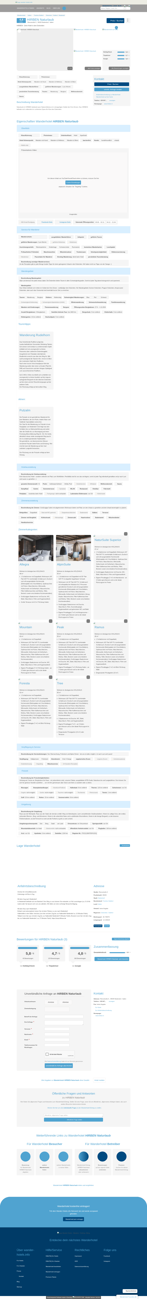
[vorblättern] (68, 49)
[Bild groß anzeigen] (36, 548)
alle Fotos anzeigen (93, 68)
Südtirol (110, 912)
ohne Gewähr (84, 1080)
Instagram (107, 1261)
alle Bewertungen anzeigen (120, 68)
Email (26, 1040)
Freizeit (24, 771)
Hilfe (120, 6)
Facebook (107, 1256)
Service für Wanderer (30, 230)
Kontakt (107, 925)
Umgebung (26, 804)
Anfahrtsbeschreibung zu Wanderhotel (108, 94)
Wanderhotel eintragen (53, 1272)
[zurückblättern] (22, 49)
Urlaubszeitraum (30, 1001)
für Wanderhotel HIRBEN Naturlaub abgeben (25, 1168)
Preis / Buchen (116, 21)
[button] (45, 49)
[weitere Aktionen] (128, 20)
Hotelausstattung (28, 467)
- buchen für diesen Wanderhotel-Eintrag (121, 1167)
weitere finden (44, 1167)
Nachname (28, 1034)
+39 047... (103, 100)
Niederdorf (101, 898)
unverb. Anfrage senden (113, 89)
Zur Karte (98, 1007)
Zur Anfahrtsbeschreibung (103, 1010)
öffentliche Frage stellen (74, 1120)
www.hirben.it (108, 104)
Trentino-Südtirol (108, 901)
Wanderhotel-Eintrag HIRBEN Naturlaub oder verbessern (83, 1168)
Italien (100, 904)
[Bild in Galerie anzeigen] (88, 38)
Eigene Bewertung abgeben (121, 939)
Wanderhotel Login (109, 6)
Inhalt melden (99, 1080)
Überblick (25, 128)
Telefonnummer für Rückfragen (30, 1046)
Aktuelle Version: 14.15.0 (92, 1297)
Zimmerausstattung (29, 501)
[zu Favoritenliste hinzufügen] (19, 31)
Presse (19, 1271)
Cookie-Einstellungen (73, 182)
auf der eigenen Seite (102, 1167)
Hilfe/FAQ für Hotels (52, 1256)
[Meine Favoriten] (64, 8)
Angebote (40, 8)
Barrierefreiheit (130, 1291)
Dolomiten (104, 912)
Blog (48, 8)
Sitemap (19, 1287)
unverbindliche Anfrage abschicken (59, 1066)
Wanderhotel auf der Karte (104, 97)
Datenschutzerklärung (54, 1061)
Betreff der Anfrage (30, 1016)
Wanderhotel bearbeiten (53, 1266)
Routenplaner (125, 845)
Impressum (78, 1256)
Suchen (128, 8)
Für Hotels (20, 1260)
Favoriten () (128, 1297)
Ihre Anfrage (28, 1022)
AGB (76, 1261)
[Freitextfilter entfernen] (125, 8)
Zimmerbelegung (30, 1008)
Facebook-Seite (47, 222)
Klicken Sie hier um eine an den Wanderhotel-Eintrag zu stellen (74, 1108)
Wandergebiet (27, 271)
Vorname (27, 1029)
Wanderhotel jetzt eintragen (74, 1219)
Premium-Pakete (51, 1277)
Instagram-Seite (65, 222)
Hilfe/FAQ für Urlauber (53, 1261)
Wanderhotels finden (25, 8)
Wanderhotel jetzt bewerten (112, 959)
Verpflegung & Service (30, 747)
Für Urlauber (21, 1266)
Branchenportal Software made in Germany (59, 1297)
